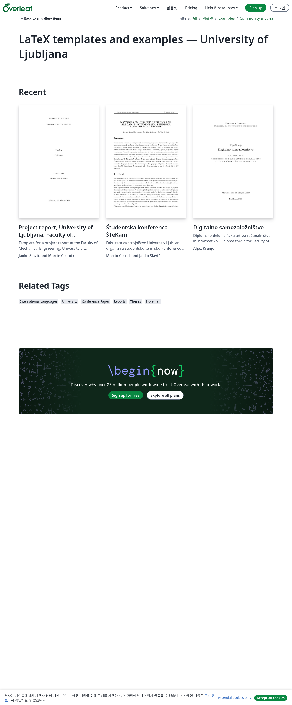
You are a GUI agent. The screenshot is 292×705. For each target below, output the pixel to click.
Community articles (256, 18)
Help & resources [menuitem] (220, 7)
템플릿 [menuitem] (172, 7)
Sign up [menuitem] (255, 7)
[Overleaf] (17, 8)
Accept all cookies (271, 698)
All (195, 18)
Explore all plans (165, 395)
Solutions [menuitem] (148, 7)
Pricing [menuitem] (191, 7)
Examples (226, 18)
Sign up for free (125, 395)
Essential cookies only (234, 697)
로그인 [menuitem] (279, 7)
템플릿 (207, 18)
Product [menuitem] (122, 7)
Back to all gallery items (41, 18)
